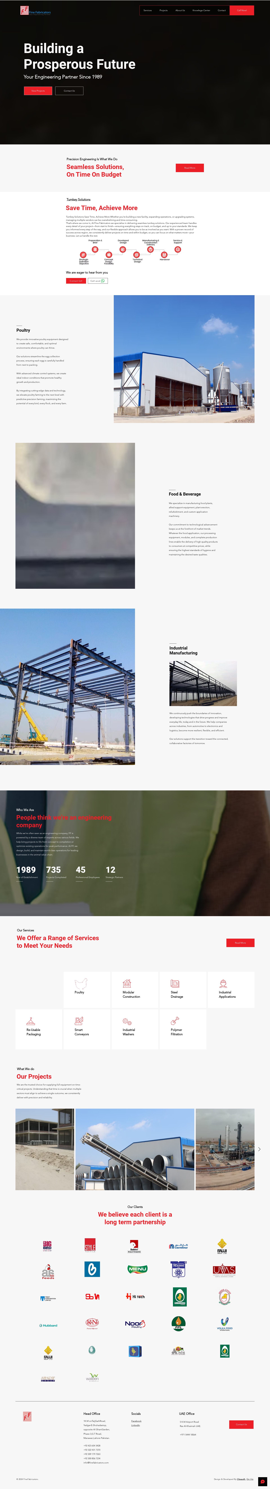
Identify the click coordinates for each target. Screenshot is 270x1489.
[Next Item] (259, 1149)
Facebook (136, 1421)
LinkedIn (135, 1425)
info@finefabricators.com (96, 1462)
